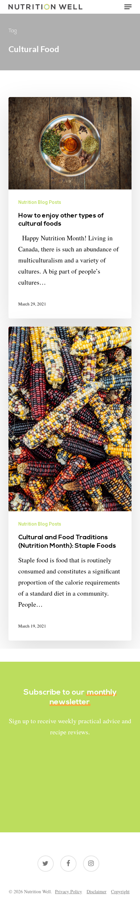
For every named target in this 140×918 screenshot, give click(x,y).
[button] (128, 7)
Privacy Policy (68, 891)
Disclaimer (96, 891)
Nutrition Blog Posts (39, 202)
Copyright (120, 891)
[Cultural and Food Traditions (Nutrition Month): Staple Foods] (70, 484)
